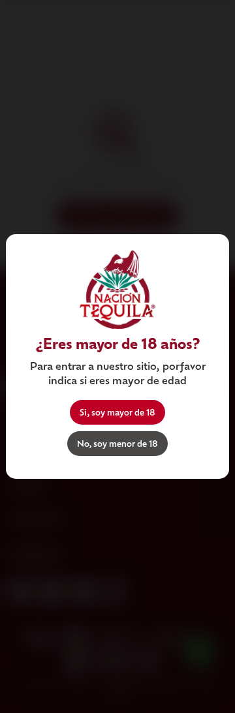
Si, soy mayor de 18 (117, 411)
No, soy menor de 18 (117, 443)
